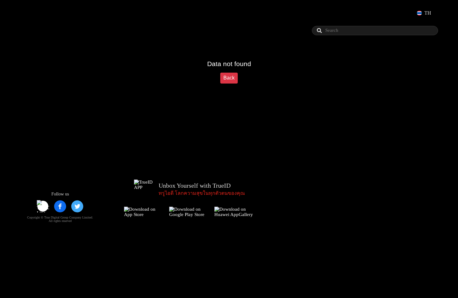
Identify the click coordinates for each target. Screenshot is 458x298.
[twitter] (77, 206)
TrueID (38, 12)
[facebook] (60, 206)
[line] (43, 206)
